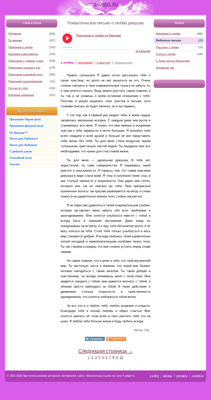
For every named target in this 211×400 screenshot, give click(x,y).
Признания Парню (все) (25, 119)
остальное (143, 51)
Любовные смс (165, 67)
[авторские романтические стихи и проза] (103, 5)
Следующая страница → (105, 351)
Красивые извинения (21, 95)
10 (121, 357)
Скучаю (14, 164)
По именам (15, 40)
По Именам (18, 132)
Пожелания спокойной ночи (25, 74)
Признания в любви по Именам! (98, 35)
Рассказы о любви (167, 47)
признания (85, 62)
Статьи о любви (166, 54)
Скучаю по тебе (18, 88)
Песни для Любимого (23, 138)
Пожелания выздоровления (25, 81)
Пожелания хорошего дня (24, 67)
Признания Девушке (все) (26, 125)
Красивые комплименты (23, 54)
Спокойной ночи (20, 157)
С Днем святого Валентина (173, 60)
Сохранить (96, 339)
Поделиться (117, 338)
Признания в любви (20, 47)
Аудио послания (31, 111)
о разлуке (103, 62)
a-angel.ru (198, 375)
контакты (182, 375)
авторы (167, 375)
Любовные (14, 33)
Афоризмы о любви (168, 33)
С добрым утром (20, 151)
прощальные (123, 62)
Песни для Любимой (23, 145)
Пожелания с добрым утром (25, 60)
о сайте (154, 375)
